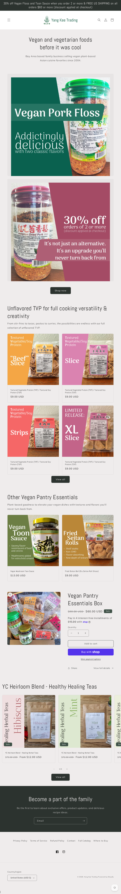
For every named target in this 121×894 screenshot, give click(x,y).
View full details (102, 668)
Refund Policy (57, 840)
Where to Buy (100, 840)
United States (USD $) (20, 877)
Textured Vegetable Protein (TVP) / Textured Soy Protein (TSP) (30, 391)
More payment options (91, 659)
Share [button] (74, 668)
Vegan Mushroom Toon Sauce (22, 571)
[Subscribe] (83, 820)
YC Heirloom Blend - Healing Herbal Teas (21, 753)
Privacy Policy (20, 840)
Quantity (72, 627)
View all (60, 479)
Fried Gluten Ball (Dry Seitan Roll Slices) (82, 571)
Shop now (60, 290)
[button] (9, 20)
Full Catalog (84, 840)
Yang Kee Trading (90, 877)
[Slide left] (54, 769)
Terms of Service (38, 840)
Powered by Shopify (106, 877)
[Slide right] (67, 769)
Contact (71, 840)
